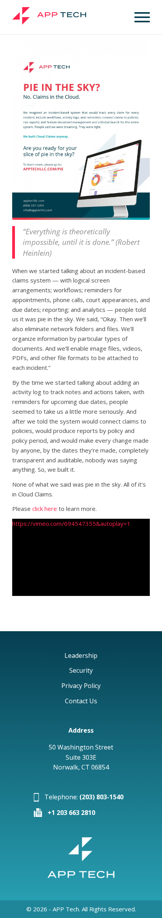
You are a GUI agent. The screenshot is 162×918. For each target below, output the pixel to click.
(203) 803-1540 (101, 797)
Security (81, 670)
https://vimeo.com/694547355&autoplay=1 (71, 523)
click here (44, 508)
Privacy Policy (81, 685)
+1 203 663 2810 (71, 812)
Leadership (81, 655)
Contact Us (81, 701)
